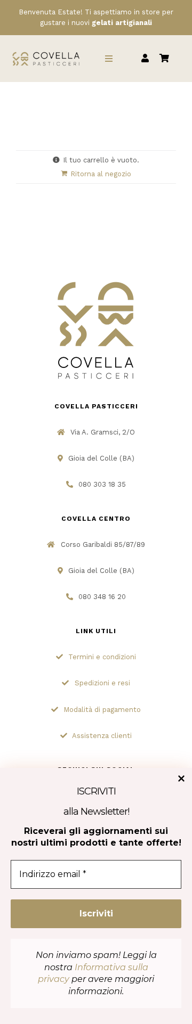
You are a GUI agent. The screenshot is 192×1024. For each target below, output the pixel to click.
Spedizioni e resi (102, 683)
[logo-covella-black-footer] (96, 281)
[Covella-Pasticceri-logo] (46, 54)
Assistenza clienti (102, 736)
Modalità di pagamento (102, 710)
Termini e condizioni (102, 657)
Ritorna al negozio (100, 174)
